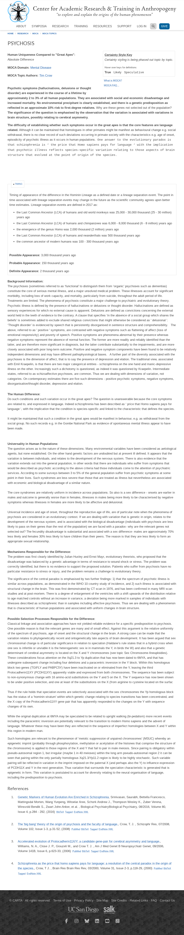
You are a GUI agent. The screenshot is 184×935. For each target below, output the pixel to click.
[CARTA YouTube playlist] (107, 923)
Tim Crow (45, 75)
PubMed (76, 829)
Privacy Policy (83, 900)
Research (60, 26)
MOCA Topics (49, 33)
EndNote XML (81, 812)
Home (10, 33)
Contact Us (167, 900)
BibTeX (60, 812)
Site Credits (119, 900)
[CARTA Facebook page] (66, 923)
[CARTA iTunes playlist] (117, 920)
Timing (18, 184)
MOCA (35, 33)
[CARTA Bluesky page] (86, 923)
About (21, 26)
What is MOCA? (113, 80)
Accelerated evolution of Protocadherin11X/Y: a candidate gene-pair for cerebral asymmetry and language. (89, 841)
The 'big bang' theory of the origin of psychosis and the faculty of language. (68, 824)
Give (164, 26)
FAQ (154, 900)
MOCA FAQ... (111, 85)
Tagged (69, 812)
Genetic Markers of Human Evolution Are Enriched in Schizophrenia (63, 797)
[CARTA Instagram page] (76, 923)
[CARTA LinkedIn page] (97, 923)
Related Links (139, 900)
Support (124, 26)
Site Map (102, 900)
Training (81, 26)
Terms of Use (62, 900)
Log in (141, 26)
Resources (102, 26)
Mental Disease (40, 67)
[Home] (92, 11)
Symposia (39, 26)
